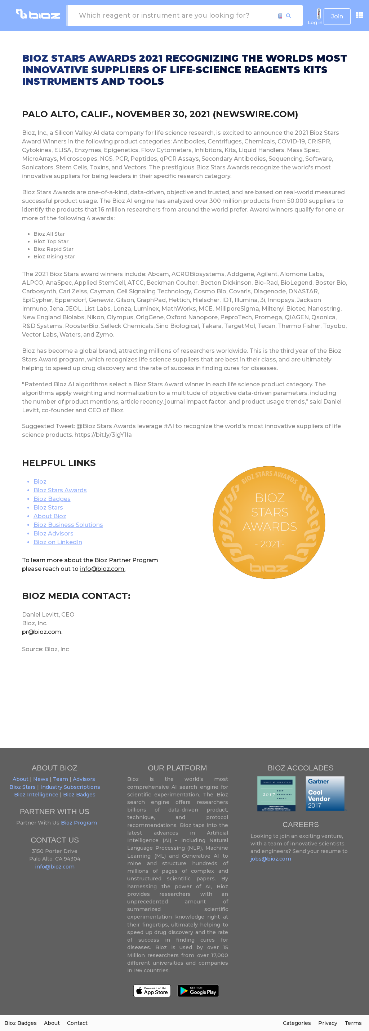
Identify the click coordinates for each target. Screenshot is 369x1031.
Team (60, 779)
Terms (353, 1023)
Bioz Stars (48, 507)
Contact (77, 1023)
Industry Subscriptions (70, 787)
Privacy (327, 1023)
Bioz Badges (52, 498)
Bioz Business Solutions (68, 524)
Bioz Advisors (54, 533)
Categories (297, 1023)
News (40, 779)
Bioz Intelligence (36, 794)
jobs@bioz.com (270, 859)
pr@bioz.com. (42, 631)
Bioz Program (78, 822)
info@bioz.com (55, 866)
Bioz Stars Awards (60, 490)
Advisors (84, 779)
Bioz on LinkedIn (58, 542)
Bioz (40, 481)
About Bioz (50, 516)
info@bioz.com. (102, 568)
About (20, 779)
